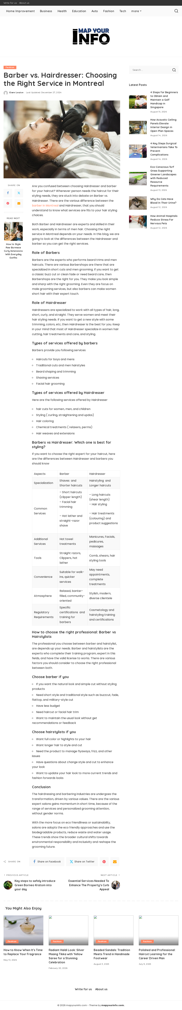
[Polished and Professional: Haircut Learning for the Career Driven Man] (159, 930)
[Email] (19, 203)
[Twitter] (19, 193)
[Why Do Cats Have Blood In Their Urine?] (138, 203)
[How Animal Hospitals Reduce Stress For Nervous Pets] (138, 222)
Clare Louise (16, 92)
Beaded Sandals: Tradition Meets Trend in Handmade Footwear (112, 954)
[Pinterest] (8, 203)
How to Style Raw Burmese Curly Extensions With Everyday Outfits (13, 251)
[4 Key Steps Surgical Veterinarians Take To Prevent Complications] (138, 151)
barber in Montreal (45, 205)
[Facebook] (8, 193)
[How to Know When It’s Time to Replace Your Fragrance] (23, 930)
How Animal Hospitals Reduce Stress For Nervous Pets (163, 219)
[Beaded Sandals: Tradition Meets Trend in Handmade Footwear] (113, 930)
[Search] (176, 11)
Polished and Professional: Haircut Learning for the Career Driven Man (157, 954)
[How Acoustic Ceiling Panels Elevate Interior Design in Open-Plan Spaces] (138, 127)
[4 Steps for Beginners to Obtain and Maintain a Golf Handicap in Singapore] (138, 102)
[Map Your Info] (91, 36)
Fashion (10, 67)
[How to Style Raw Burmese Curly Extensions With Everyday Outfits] (13, 231)
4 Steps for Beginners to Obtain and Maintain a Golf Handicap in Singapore (164, 100)
